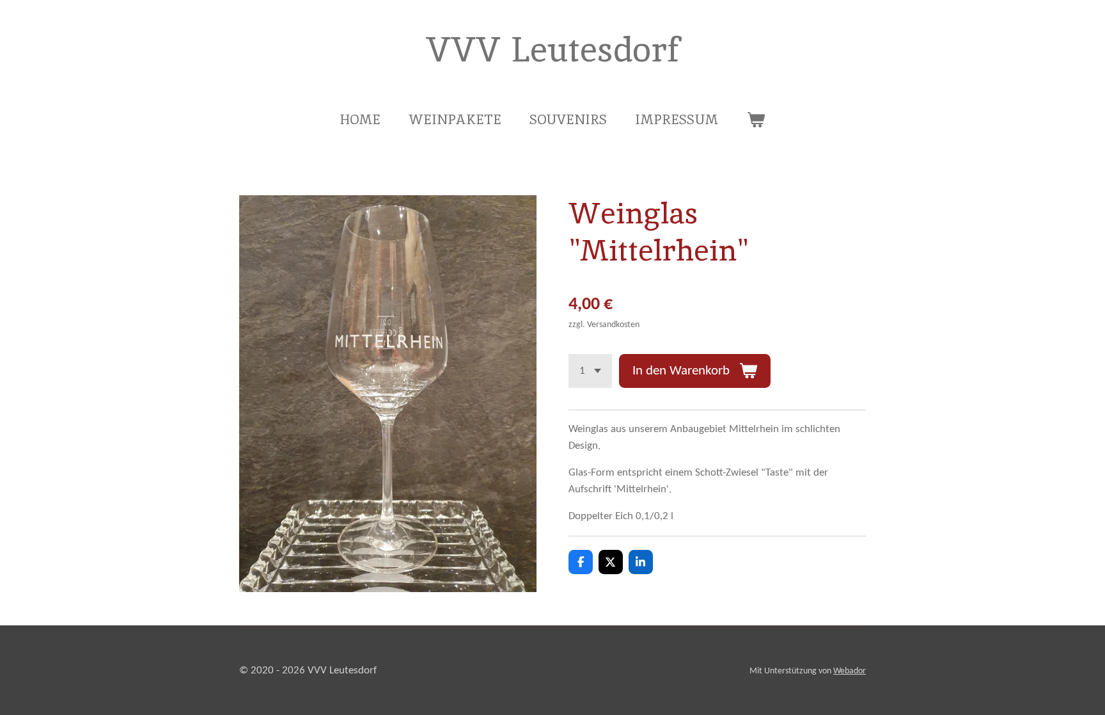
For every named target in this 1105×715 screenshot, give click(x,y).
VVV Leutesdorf (553, 49)
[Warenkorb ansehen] (755, 120)
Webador (849, 671)
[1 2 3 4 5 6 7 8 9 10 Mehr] (590, 371)
